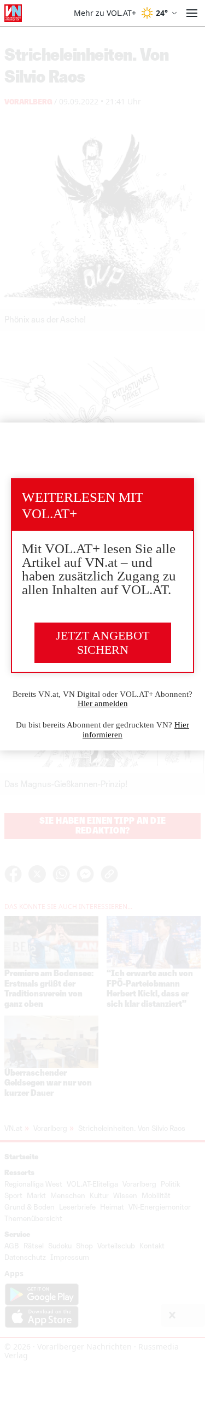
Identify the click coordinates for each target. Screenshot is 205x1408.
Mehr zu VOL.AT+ (105, 13)
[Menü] (192, 13)
